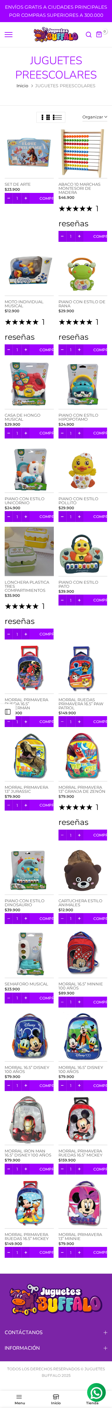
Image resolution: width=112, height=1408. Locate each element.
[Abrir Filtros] (8, 712)
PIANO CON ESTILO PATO (78, 584)
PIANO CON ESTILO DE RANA (81, 303)
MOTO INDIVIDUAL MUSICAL (24, 303)
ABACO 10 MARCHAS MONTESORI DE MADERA (79, 188)
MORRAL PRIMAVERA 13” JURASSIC (26, 789)
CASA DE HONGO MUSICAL (22, 417)
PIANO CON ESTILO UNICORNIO (24, 500)
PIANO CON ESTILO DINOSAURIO (24, 902)
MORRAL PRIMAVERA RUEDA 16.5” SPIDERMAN (26, 703)
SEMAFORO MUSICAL (26, 983)
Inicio (22, 86)
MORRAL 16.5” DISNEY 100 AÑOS (27, 1069)
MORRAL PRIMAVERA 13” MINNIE (80, 1236)
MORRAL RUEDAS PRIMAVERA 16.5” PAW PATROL (80, 703)
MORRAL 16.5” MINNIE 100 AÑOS (80, 985)
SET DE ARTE (18, 184)
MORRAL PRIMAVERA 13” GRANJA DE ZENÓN (81, 789)
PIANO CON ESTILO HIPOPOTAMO (78, 417)
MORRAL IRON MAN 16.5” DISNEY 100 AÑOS (28, 1152)
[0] (99, 34)
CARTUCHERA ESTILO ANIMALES (80, 902)
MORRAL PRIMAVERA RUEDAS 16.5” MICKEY (80, 1152)
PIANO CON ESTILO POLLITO (78, 500)
